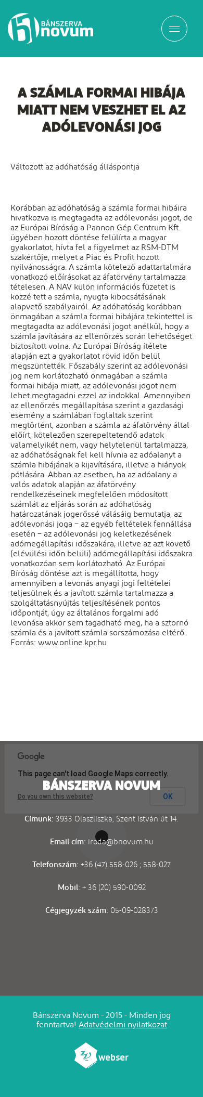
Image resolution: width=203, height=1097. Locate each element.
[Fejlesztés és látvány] (101, 1065)
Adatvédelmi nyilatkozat (123, 1024)
